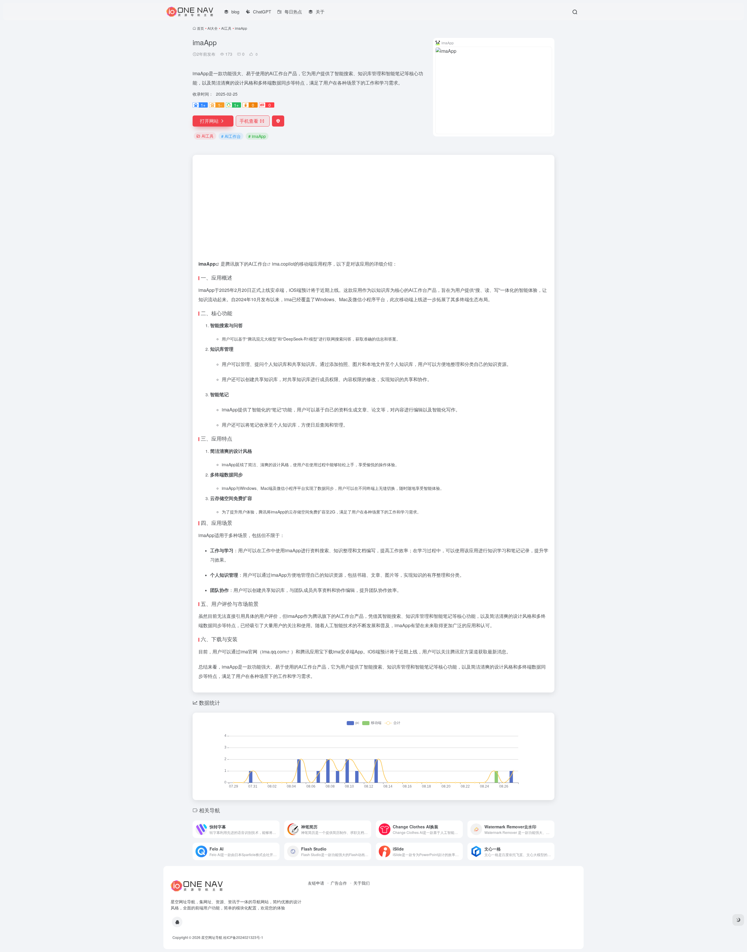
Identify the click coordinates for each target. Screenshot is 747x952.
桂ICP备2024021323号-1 (243, 937)
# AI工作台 (231, 136)
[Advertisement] (373, 198)
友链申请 (316, 883)
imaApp (207, 263)
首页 (200, 28)
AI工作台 (258, 263)
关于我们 (361, 883)
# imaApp (257, 136)
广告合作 (339, 883)
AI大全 (212, 28)
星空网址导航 (211, 937)
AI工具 (226, 28)
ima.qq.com (274, 651)
